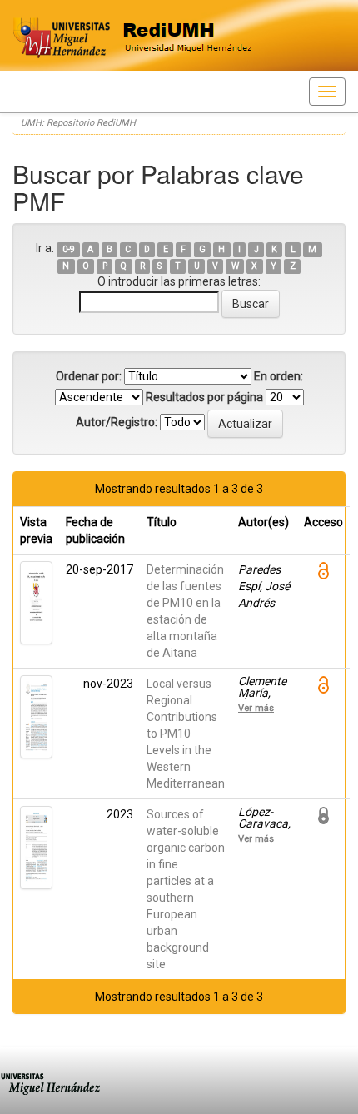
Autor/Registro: (116, 422)
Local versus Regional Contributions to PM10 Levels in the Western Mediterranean (186, 733)
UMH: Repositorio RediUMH (78, 122)
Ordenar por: (89, 376)
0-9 (68, 249)
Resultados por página (204, 397)
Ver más (256, 708)
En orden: (278, 376)
